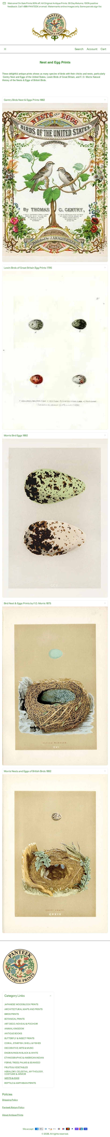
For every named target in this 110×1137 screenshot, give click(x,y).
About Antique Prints (12, 1115)
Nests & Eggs (11, 1078)
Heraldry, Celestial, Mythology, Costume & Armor (23, 1072)
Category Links (14, 996)
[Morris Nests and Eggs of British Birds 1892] (55, 850)
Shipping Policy (10, 1099)
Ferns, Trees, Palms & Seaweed (22, 1062)
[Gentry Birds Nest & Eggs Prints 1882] (55, 179)
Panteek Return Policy (13, 1107)
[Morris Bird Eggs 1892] (55, 515)
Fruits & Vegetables (16, 1067)
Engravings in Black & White (21, 1052)
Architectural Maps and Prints (23, 1009)
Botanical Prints (14, 1019)
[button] (79, 49)
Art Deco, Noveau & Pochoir (21, 1023)
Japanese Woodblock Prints (21, 1004)
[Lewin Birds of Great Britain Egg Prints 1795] (55, 347)
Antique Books (13, 1033)
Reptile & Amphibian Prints (20, 1083)
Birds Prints (11, 1014)
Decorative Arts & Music (19, 1048)
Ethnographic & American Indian (24, 1057)
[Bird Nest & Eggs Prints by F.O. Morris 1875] (55, 682)
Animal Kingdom (14, 1028)
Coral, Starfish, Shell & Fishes (22, 1043)
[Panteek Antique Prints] (55, 27)
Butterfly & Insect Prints (19, 1038)
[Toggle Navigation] (5, 49)
